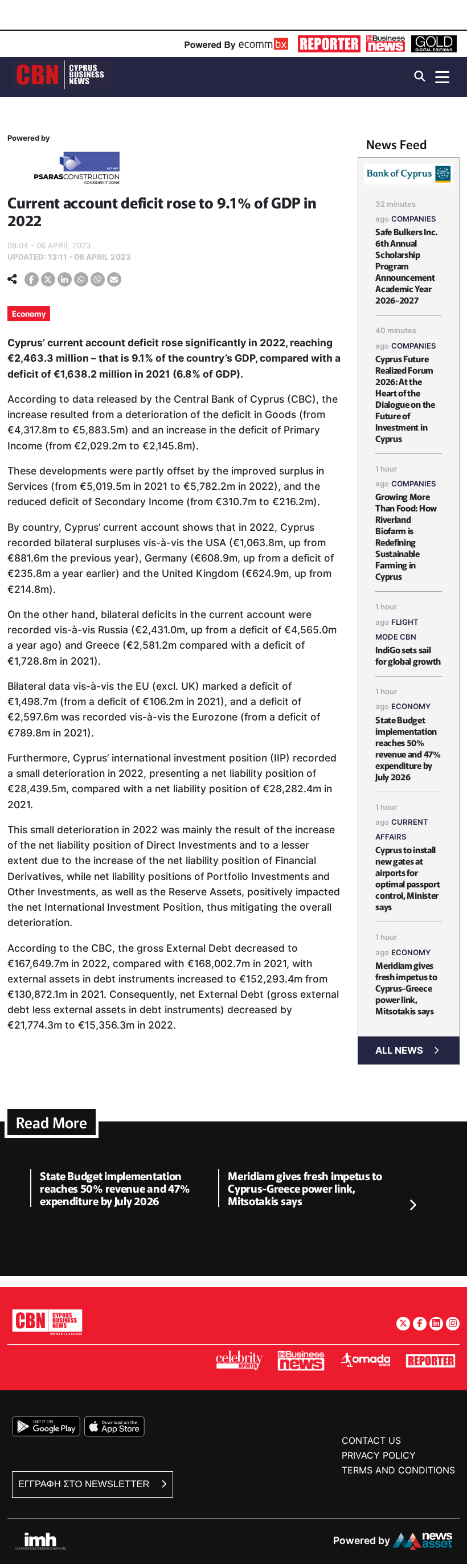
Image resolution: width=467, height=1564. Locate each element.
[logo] (61, 76)
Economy (29, 313)
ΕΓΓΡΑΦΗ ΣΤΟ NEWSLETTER (85, 1484)
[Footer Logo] (47, 1322)
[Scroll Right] (412, 1206)
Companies (413, 218)
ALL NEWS (399, 1050)
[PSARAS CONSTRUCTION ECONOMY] (76, 170)
